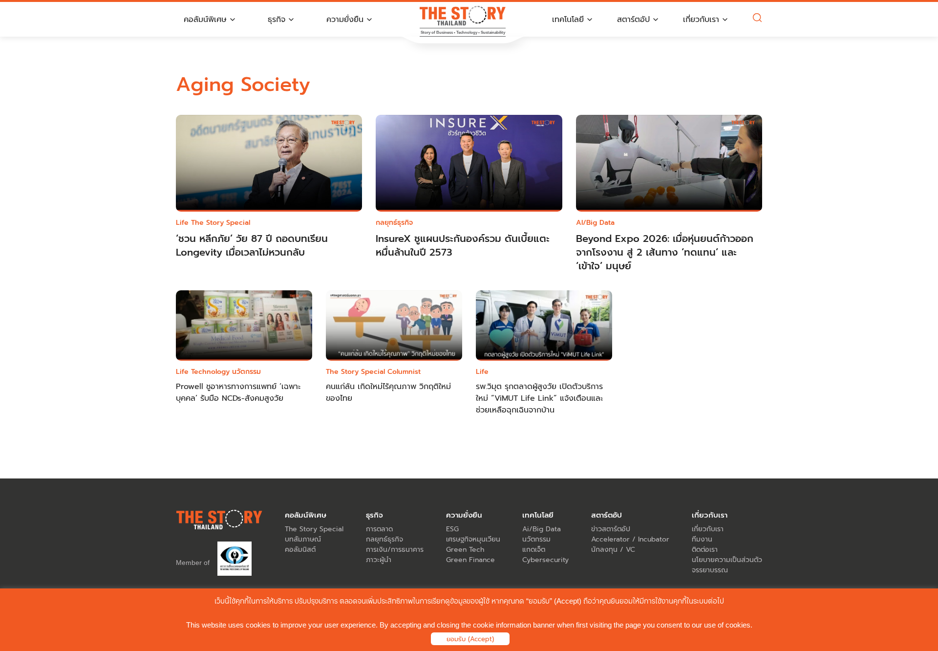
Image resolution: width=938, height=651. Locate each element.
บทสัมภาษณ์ (303, 539)
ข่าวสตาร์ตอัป (610, 529)
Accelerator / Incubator (630, 539)
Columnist (404, 372)
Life (182, 222)
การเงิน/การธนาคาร (395, 549)
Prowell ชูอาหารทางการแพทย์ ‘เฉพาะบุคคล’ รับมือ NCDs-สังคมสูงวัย (238, 392)
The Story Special (220, 222)
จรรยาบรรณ (710, 570)
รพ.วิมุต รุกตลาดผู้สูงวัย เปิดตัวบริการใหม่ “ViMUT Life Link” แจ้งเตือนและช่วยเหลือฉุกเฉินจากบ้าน (539, 398)
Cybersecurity (545, 560)
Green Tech (465, 549)
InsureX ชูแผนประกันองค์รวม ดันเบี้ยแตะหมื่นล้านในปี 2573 (463, 245)
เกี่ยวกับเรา (708, 529)
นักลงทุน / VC (613, 549)
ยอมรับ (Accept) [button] (470, 639)
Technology (210, 372)
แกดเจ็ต (533, 549)
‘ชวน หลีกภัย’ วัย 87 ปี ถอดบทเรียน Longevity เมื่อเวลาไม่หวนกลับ (252, 245)
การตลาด (379, 529)
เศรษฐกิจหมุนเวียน (473, 539)
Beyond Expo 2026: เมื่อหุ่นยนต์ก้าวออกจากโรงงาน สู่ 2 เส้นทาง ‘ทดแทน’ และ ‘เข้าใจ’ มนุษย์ (664, 252)
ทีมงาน (702, 539)
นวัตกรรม (246, 372)
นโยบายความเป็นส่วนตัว (727, 560)
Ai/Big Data (541, 529)
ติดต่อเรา (705, 549)
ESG (452, 529)
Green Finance (470, 560)
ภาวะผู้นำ (378, 560)
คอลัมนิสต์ (300, 549)
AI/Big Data (595, 222)
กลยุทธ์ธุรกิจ (394, 222)
